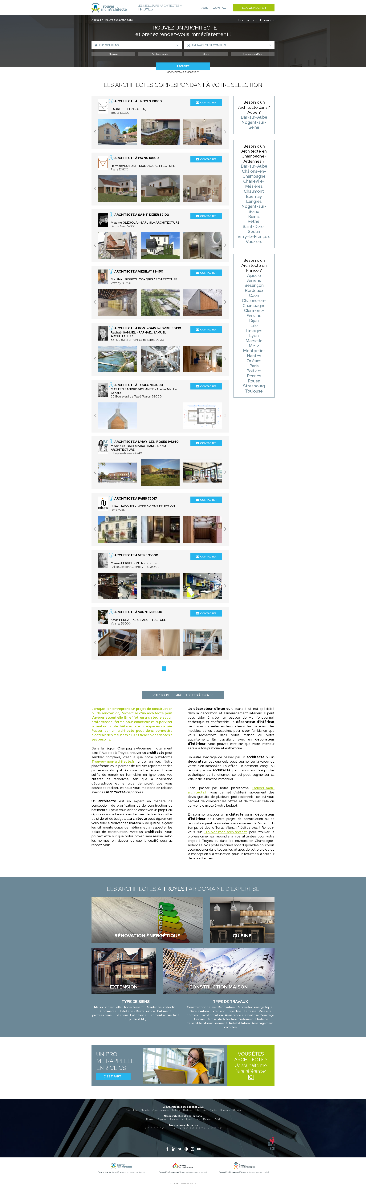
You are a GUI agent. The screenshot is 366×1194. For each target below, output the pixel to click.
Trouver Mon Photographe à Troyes (232, 1172)
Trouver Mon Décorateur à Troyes (172, 1172)
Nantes (213, 1110)
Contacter (208, 102)
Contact (220, 8)
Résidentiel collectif (161, 1007)
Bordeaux (188, 1110)
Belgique (150, 1119)
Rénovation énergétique (254, 1007)
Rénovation (226, 1007)
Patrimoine (138, 1015)
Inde (198, 1119)
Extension (218, 1011)
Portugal (207, 1119)
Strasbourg (225, 1110)
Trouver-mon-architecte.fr (113, 761)
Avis (204, 8)
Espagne (162, 1119)
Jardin (211, 1019)
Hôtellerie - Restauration (137, 1011)
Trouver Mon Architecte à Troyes (111, 1172)
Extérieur (121, 1015)
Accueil (96, 20)
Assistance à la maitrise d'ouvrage (249, 1015)
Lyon (135, 1110)
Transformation (211, 1015)
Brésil (217, 1119)
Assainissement (215, 1023)
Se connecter (254, 8)
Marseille (145, 1110)
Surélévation (199, 1011)
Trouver (183, 66)
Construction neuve (201, 1007)
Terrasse (250, 1011)
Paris (127, 1110)
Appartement (134, 1007)
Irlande (189, 1119)
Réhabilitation (239, 1023)
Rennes (237, 1110)
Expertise (234, 1011)
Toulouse (176, 1110)
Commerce (108, 1011)
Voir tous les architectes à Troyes (183, 695)
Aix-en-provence (160, 1110)
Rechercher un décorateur (256, 20)
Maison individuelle (108, 1007)
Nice (204, 1110)
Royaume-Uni (176, 1119)
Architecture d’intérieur (235, 1019)
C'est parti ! (114, 1076)
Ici (251, 1077)
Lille (197, 1110)
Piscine (199, 1019)
